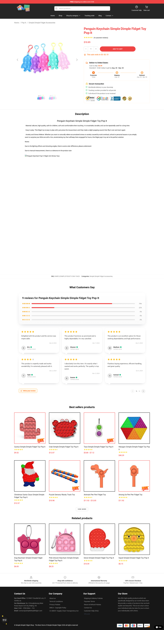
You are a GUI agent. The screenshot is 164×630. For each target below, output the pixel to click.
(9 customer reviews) (101, 38)
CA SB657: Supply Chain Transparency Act (64, 611)
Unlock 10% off (4, 620)
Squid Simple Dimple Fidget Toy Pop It (134, 558)
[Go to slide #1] (41, 98)
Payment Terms (89, 601)
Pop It (23, 23)
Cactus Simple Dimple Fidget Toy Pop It (29, 447)
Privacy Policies (54, 604)
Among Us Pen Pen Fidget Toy (130, 495)
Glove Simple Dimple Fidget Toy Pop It (99, 558)
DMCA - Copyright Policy (57, 608)
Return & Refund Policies (92, 604)
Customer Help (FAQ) (91, 611)
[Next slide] (76, 59)
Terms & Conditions (56, 601)
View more (82, 509)
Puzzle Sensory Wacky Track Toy (62, 495)
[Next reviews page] (143, 391)
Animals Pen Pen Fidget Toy (95, 495)
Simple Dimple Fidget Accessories (42, 23)
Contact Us (88, 608)
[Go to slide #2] (53, 98)
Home (16, 23)
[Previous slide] (17, 59)
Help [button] (160, 627)
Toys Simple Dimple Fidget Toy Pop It (98, 447)
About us (52, 598)
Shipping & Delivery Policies (93, 598)
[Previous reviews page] (133, 391)
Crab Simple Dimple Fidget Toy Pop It (63, 447)
